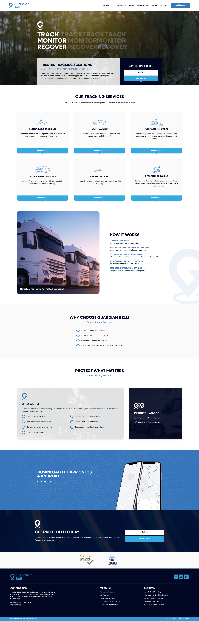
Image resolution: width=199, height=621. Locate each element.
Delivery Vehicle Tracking (153, 598)
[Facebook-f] (176, 577)
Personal (106, 5)
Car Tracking (104, 595)
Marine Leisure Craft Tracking (111, 601)
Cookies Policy (183, 619)
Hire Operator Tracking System (156, 595)
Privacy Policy (171, 619)
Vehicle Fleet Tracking (152, 592)
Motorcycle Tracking (107, 592)
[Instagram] (186, 577)
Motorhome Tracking (107, 598)
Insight (154, 5)
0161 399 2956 (15, 605)
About (131, 5)
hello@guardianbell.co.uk (20, 602)
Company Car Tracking (153, 601)
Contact (164, 5)
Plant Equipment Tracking (154, 604)
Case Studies (143, 5)
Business (119, 5)
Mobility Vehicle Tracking (109, 604)
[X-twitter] (181, 577)
